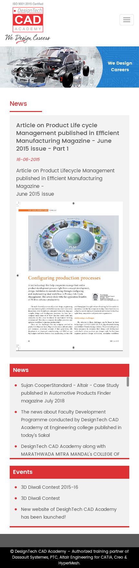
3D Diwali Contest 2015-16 (49, 487)
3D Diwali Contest (40, 498)
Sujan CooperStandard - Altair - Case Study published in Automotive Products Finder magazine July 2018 (70, 393)
